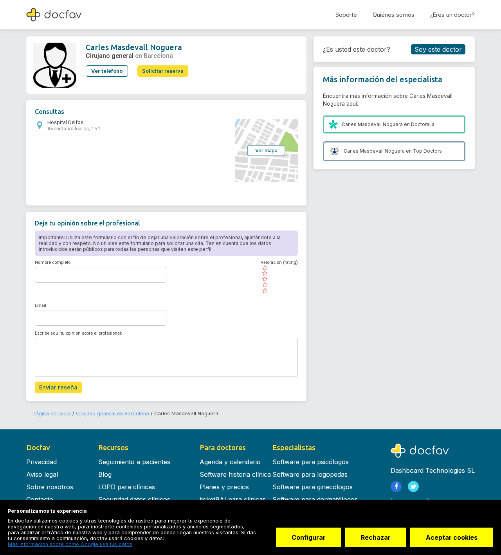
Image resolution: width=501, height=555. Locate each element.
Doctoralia (422, 124)
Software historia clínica (235, 474)
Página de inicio (51, 413)
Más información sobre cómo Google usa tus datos (70, 544)
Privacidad (41, 462)
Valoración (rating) (279, 262)
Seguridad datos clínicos (134, 499)
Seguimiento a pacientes (134, 462)
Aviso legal (42, 474)
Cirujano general (109, 55)
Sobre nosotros (49, 487)
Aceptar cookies (452, 537)
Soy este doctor (438, 49)
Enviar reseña (58, 387)
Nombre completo (52, 262)
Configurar (309, 537)
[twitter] (413, 486)
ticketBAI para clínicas (233, 499)
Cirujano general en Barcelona (112, 413)
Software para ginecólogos (312, 487)
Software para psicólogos (310, 462)
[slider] (279, 279)
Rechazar (376, 537)
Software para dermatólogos (315, 499)
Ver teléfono (107, 71)
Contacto (39, 499)
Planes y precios (224, 487)
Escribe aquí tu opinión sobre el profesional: (78, 333)
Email (40, 305)
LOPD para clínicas (126, 487)
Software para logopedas (310, 474)
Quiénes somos (393, 14)
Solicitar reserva (163, 71)
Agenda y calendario (230, 462)
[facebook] (396, 486)
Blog (105, 474)
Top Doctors (427, 151)
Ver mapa (266, 150)
